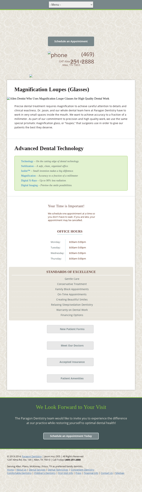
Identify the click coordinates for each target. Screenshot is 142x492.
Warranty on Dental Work (72, 310)
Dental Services (37, 469)
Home (10, 469)
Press (78, 473)
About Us (21, 469)
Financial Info (91, 473)
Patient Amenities (72, 378)
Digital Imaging (29, 185)
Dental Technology (58, 469)
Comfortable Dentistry (19, 473)
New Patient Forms (72, 329)
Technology (27, 161)
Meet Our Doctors (72, 345)
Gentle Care (72, 279)
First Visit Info (65, 473)
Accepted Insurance (72, 362)
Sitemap (119, 473)
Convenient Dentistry (82, 469)
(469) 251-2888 (82, 57)
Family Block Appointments (72, 289)
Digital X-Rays (29, 180)
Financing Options (72, 315)
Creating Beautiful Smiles (72, 299)
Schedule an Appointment (71, 41)
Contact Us (107, 473)
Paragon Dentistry (32, 456)
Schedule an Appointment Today (71, 436)
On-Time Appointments (72, 294)
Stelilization (27, 166)
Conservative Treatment (72, 284)
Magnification (28, 175)
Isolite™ (25, 171)
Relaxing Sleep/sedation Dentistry (72, 304)
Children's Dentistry (45, 473)
